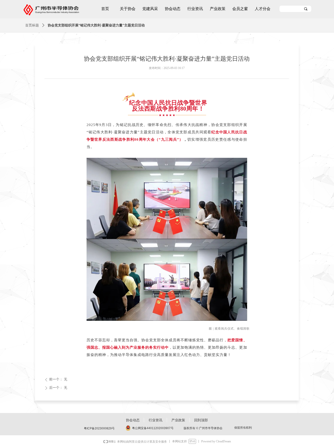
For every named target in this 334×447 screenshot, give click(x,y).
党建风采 (150, 9)
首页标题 (32, 25)
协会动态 (172, 9)
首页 (105, 9)
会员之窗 (240, 9)
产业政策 (217, 9)
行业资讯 (195, 9)
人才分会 (262, 9)
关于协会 (127, 9)
